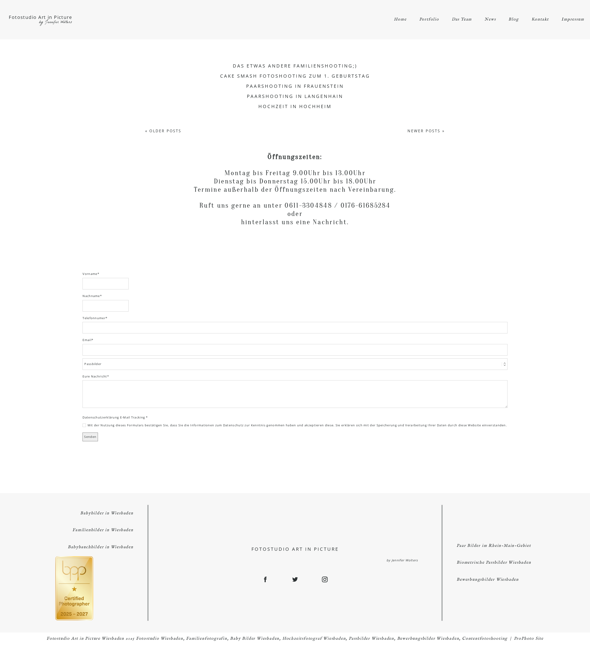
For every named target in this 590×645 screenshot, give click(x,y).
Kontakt (540, 19)
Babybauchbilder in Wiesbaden (100, 547)
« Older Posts (163, 130)
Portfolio (429, 19)
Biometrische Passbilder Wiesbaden (494, 562)
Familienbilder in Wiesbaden (102, 530)
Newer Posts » (426, 130)
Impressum (572, 19)
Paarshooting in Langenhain (295, 96)
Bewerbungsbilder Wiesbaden (488, 579)
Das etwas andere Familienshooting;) (295, 66)
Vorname (90, 274)
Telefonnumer (94, 318)
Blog (513, 19)
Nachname (91, 296)
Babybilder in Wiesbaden (106, 513)
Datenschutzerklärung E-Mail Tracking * (115, 417)
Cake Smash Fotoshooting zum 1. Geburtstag (295, 76)
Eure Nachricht (95, 376)
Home (400, 19)
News (490, 19)
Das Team (462, 19)
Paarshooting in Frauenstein (295, 86)
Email (87, 340)
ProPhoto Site (528, 638)
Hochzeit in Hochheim (295, 106)
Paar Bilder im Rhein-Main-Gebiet (494, 545)
